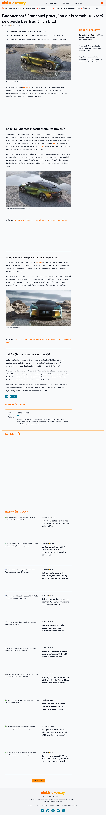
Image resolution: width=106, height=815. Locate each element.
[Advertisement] (38, 111)
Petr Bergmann (6, 25)
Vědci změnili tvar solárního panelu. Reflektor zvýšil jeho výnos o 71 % (90, 48)
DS (53, 143)
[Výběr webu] (28, 3)
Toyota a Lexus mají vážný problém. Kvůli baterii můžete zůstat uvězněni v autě (90, 59)
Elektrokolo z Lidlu (45, 8)
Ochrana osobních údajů (70, 805)
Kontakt (45, 805)
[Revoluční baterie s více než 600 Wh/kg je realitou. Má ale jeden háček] (22, 526)
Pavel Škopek (45, 543)
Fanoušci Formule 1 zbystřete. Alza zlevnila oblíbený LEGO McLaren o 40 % (91, 37)
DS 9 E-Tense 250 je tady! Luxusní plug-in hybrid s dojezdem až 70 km (41, 220)
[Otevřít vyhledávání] (102, 3)
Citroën (41, 146)
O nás (30, 805)
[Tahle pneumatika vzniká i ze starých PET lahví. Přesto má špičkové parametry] (22, 604)
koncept (13, 396)
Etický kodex (54, 805)
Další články (38, 781)
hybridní (39, 262)
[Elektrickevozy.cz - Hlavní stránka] (14, 3)
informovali (27, 87)
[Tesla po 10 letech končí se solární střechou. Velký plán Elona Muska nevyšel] (22, 657)
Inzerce (37, 805)
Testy (96, 8)
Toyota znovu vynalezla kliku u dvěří (67, 8)
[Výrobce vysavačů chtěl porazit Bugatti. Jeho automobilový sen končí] (22, 630)
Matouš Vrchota (46, 517)
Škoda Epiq (87, 8)
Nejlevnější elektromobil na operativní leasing (20, 8)
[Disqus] (53, 459)
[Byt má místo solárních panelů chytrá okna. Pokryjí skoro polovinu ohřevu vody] (22, 578)
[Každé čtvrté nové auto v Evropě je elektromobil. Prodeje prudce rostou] (22, 709)
